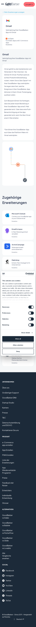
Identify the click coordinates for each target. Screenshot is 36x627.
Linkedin (9, 590)
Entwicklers (7, 490)
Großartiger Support (10, 393)
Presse (5, 413)
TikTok (8, 600)
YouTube (9, 585)
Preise (4, 478)
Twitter (8, 580)
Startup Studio (8, 403)
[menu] (2, 4)
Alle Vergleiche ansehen (6, 555)
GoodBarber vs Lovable (7, 546)
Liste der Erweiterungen (8, 461)
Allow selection (18, 345)
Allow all (18, 339)
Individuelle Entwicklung (7, 496)
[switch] (31, 313)
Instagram (10, 575)
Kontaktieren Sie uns (10, 430)
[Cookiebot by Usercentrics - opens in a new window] (25, 274)
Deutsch (19, 619)
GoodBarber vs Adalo (7, 516)
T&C (4, 418)
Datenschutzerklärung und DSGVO (11, 424)
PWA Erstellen (7, 455)
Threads (9, 595)
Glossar (5, 503)
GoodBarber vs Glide (7, 539)
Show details (25, 332)
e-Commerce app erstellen (7, 443)
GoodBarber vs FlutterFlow (7, 531)
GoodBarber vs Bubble (7, 524)
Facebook (10, 570)
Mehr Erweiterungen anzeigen (14, 12)
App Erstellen (7, 450)
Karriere (5, 408)
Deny (18, 351)
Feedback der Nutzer (8, 484)
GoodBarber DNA (9, 398)
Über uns (5, 388)
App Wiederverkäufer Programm (9, 470)
